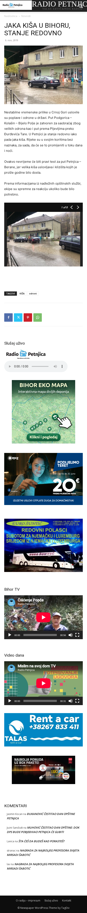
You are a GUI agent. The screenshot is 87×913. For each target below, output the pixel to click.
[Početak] (10, 635)
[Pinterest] (28, 317)
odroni (33, 293)
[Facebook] (8, 317)
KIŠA (22, 293)
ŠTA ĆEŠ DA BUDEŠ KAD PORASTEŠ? (41, 841)
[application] (43, 617)
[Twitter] (18, 317)
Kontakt (66, 900)
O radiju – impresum (28, 900)
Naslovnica (10, 16)
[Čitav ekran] (77, 635)
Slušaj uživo (51, 900)
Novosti (26, 16)
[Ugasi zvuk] (70, 635)
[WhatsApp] (37, 317)
